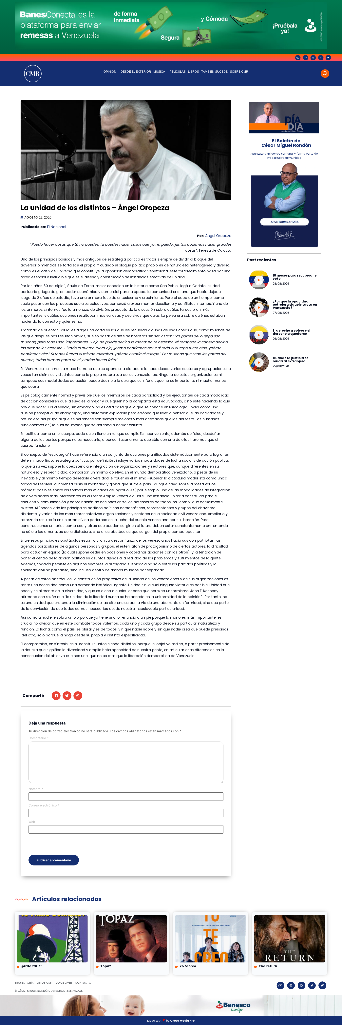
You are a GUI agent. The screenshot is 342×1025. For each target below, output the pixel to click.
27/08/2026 (281, 313)
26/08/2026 (281, 339)
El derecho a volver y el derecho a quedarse (291, 332)
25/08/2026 (281, 366)
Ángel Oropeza (218, 235)
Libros (193, 71)
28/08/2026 (281, 284)
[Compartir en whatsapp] (77, 695)
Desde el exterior (136, 71)
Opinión (110, 71)
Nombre (35, 788)
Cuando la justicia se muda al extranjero (290, 359)
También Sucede (214, 71)
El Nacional (56, 226)
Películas (177, 71)
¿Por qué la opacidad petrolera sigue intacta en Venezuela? (295, 304)
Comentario (38, 738)
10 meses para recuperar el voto (295, 277)
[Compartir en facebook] (56, 695)
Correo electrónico (43, 805)
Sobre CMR (239, 71)
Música (159, 71)
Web (31, 821)
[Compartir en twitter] (67, 695)
